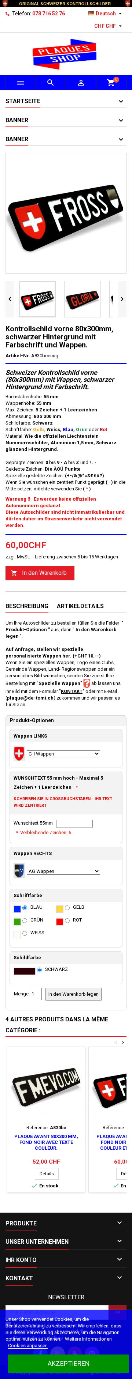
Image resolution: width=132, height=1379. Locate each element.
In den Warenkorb (39, 572)
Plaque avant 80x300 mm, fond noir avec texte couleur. (46, 1142)
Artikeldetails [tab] (80, 606)
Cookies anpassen (28, 1345)
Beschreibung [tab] (27, 606)
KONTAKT (71, 691)
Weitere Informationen (88, 1339)
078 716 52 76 (48, 13)
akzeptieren (69, 1363)
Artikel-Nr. (18, 355)
